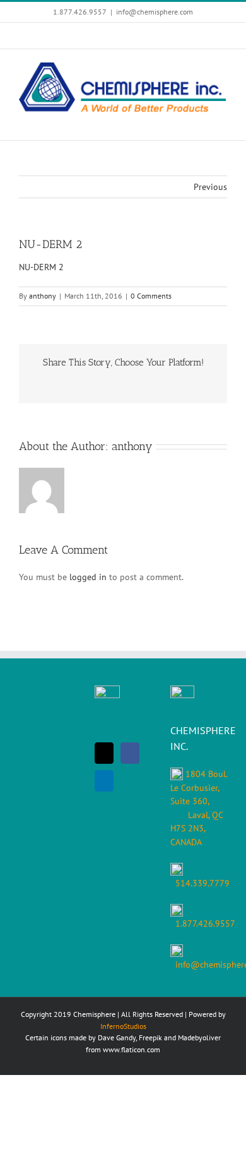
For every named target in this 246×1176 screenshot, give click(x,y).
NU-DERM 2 (41, 267)
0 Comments (151, 295)
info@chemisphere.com (154, 11)
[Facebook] (129, 753)
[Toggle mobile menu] (222, 121)
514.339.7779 (202, 883)
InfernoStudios (123, 1026)
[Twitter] (104, 753)
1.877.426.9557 (205, 923)
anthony (42, 295)
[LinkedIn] (104, 781)
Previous (210, 187)
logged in (88, 577)
